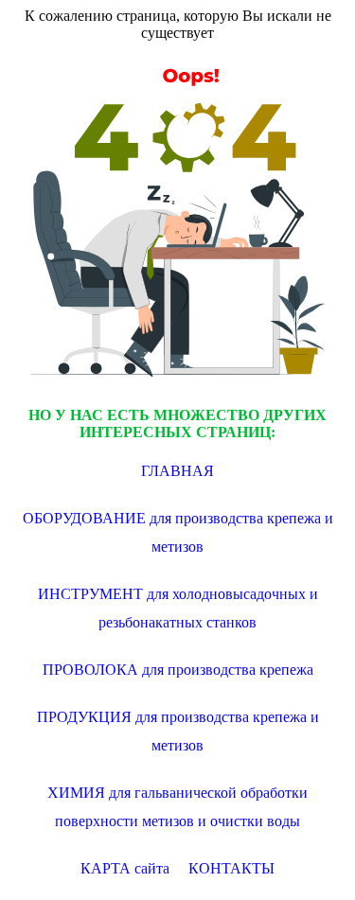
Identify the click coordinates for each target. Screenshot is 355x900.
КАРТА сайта (124, 868)
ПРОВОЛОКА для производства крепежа (178, 670)
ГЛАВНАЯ (177, 471)
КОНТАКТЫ (231, 868)
